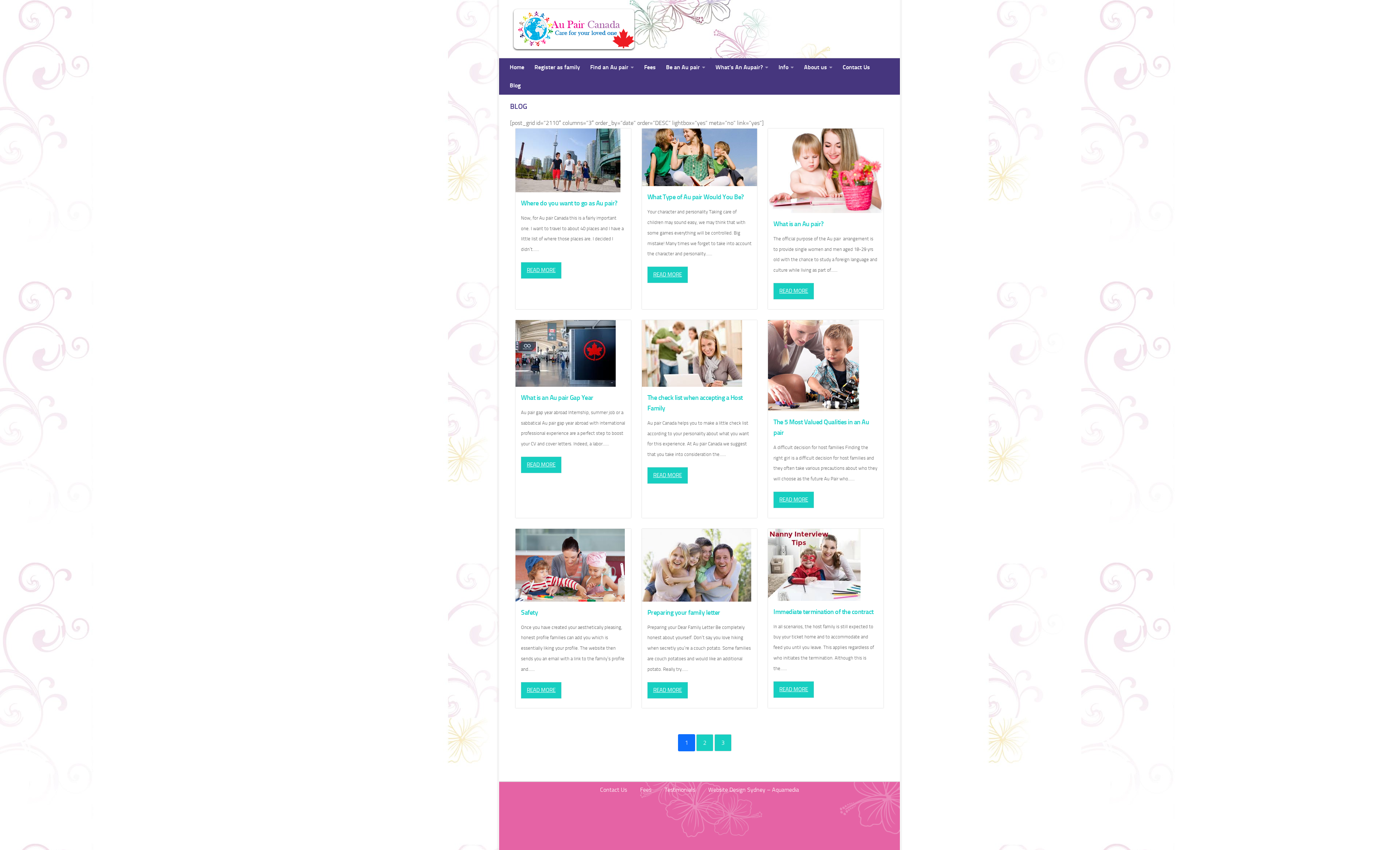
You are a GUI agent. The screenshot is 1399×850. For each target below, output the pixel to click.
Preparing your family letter (683, 613)
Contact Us (856, 67)
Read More (541, 270)
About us (815, 67)
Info (783, 67)
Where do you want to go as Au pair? (569, 203)
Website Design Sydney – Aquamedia (753, 789)
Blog (515, 85)
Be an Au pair (683, 67)
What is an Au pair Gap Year (557, 398)
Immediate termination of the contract (823, 612)
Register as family (557, 67)
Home (517, 67)
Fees (650, 67)
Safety (529, 613)
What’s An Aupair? (739, 67)
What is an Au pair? (798, 224)
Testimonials (680, 789)
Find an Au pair (609, 67)
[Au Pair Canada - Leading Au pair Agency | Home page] (574, 29)
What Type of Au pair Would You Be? (695, 197)
